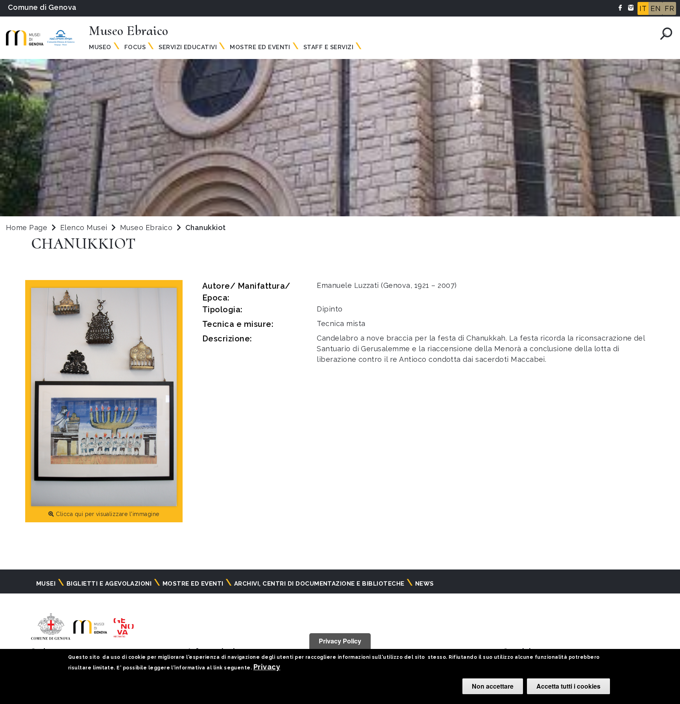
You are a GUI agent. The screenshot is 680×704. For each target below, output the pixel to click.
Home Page (26, 227)
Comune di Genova (42, 7)
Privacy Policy (340, 640)
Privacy (266, 667)
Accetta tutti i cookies (568, 686)
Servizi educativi (188, 47)
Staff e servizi (328, 47)
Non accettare (493, 686)
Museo (100, 47)
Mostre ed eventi (260, 47)
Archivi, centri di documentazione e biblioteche (319, 583)
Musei (45, 583)
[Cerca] (666, 34)
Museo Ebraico (147, 227)
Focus (135, 47)
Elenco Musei (83, 227)
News (424, 583)
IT (643, 8)
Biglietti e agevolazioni (109, 583)
